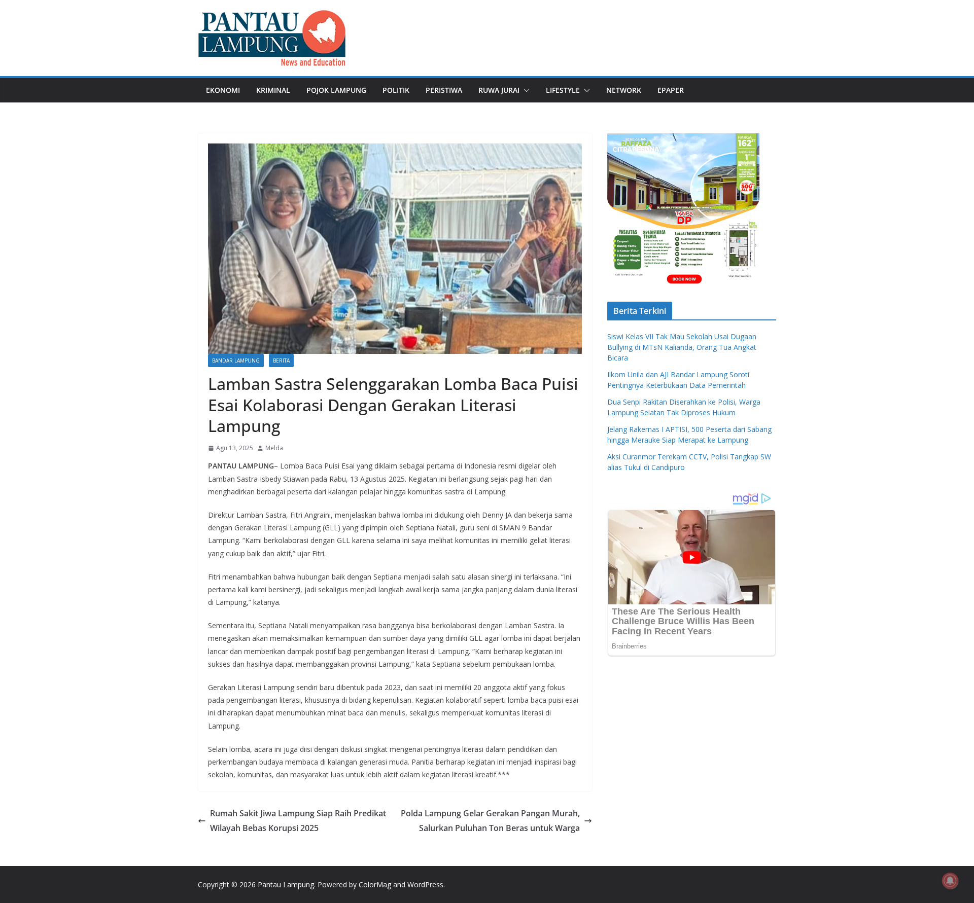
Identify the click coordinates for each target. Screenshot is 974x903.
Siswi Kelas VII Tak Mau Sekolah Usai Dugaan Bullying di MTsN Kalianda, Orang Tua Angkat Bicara (681, 347)
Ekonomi (223, 90)
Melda (274, 448)
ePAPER (670, 90)
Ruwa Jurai (498, 90)
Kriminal (273, 90)
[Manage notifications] (950, 881)
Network (623, 90)
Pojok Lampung (336, 90)
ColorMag (375, 884)
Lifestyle (563, 90)
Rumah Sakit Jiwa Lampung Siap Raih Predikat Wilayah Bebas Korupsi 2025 (298, 821)
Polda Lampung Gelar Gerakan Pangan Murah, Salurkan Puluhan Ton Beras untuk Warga (490, 821)
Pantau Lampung (286, 884)
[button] (524, 90)
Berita (281, 360)
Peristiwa (444, 90)
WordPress (425, 884)
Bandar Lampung (236, 360)
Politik (395, 90)
